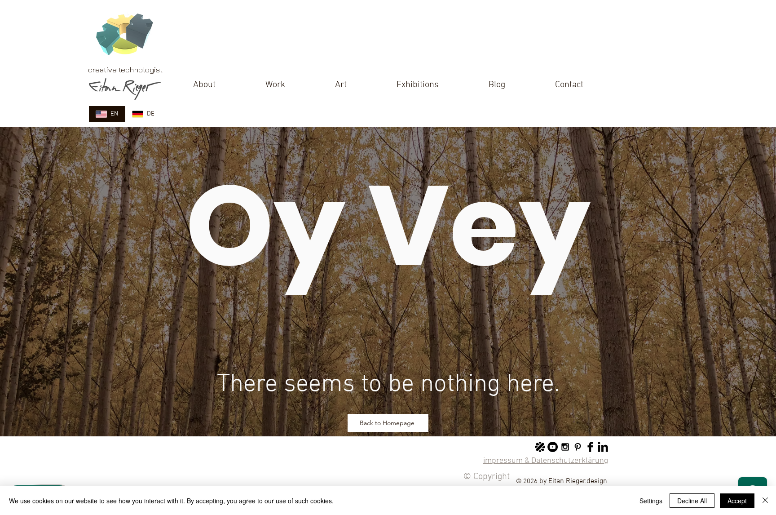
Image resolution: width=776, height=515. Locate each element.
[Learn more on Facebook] (590, 447)
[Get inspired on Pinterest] (578, 447)
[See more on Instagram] (565, 447)
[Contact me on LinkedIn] (603, 447)
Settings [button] (650, 500)
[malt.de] (540, 447)
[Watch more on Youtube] (552, 447)
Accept (737, 500)
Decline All (692, 500)
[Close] (765, 500)
